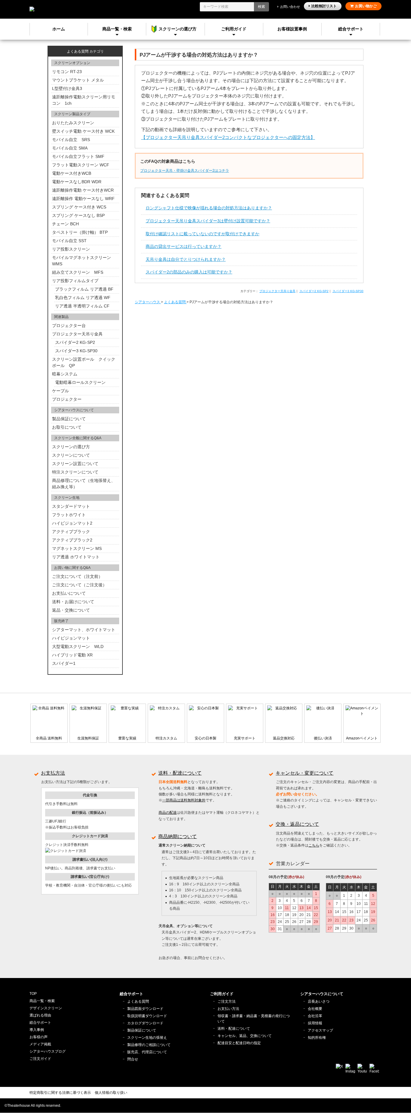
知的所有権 (317, 1037)
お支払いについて (69, 593)
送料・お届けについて (73, 601)
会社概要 (315, 1009)
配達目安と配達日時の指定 (239, 1043)
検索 (261, 7)
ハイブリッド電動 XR (72, 655)
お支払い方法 (228, 1009)
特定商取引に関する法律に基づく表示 (60, 1093)
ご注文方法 (227, 1001)
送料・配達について (180, 773)
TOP (33, 994)
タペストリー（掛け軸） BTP (80, 232)
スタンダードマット (71, 506)
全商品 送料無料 (49, 738)
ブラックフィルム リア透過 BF (84, 289)
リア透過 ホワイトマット (76, 556)
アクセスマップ (320, 1030)
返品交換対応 (284, 738)
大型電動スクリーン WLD (78, 646)
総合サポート (350, 28)
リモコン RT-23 (67, 71)
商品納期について (177, 836)
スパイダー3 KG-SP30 (347, 291)
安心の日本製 (205, 738)
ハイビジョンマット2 (72, 523)
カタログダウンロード (145, 1023)
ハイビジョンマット (71, 638)
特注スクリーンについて (75, 472)
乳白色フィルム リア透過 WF (82, 297)
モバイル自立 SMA (70, 148)
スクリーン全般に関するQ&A (77, 438)
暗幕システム (64, 374)
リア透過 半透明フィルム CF (82, 306)
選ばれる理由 (40, 1015)
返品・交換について (71, 610)
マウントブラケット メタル (78, 80)
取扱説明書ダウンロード (147, 1016)
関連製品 (61, 317)
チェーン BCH (65, 223)
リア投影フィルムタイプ (75, 280)
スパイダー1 (64, 663)
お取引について (67, 427)
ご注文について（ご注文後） (79, 584)
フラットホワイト (69, 514)
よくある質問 (138, 1001)
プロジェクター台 (69, 325)
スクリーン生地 (66, 497)
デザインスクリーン (45, 1008)
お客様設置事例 (292, 28)
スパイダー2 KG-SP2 (314, 291)
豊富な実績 (127, 738)
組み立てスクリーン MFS (77, 272)
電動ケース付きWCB (71, 173)
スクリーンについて (71, 455)
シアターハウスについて (74, 410)
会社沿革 (315, 1016)
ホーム (58, 28)
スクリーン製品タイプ (72, 114)
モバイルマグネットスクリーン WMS (81, 260)
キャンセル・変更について (304, 773)
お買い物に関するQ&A (72, 568)
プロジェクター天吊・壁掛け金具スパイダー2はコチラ (184, 170)
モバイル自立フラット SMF (78, 156)
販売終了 (61, 621)
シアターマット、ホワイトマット (83, 629)
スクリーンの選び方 (71, 446)
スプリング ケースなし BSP (78, 215)
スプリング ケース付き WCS (79, 207)
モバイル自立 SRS (71, 139)
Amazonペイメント (362, 738)
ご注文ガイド (40, 1059)
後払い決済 (323, 738)
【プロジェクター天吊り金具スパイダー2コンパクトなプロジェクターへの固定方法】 (228, 137)
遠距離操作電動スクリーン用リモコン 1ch (83, 100)
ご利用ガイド (233, 28)
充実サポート (244, 738)
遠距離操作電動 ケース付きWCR (83, 190)
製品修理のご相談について (149, 1045)
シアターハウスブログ (47, 1051)
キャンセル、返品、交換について (245, 1036)
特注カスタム (166, 738)
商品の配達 (168, 812)
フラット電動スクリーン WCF (80, 164)
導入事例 (36, 1030)
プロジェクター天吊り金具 (277, 291)
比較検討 (324, 6)
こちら (313, 845)
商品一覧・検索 (42, 1001)
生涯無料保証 (88, 738)
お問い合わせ (290, 6)
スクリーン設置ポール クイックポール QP (83, 362)
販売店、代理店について (147, 1052)
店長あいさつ (318, 1001)
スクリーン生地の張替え (147, 1037)
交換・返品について (297, 824)
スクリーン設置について (75, 463)
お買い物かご (366, 6)
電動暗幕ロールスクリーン (80, 382)
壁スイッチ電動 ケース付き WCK (83, 131)
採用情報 (315, 1023)
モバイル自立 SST (69, 240)
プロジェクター (67, 399)
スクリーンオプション (72, 63)
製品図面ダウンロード (145, 1009)
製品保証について (69, 418)
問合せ (132, 1059)
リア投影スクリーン (71, 249)
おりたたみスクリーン (73, 122)
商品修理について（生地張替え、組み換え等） (83, 483)
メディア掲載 (40, 1044)
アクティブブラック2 (72, 540)
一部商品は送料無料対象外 (184, 800)
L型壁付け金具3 (67, 88)
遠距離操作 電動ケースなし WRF (83, 198)
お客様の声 (38, 1037)
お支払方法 (53, 773)
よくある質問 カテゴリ (85, 51)
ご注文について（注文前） (77, 576)
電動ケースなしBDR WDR (76, 181)
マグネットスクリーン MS (77, 548)
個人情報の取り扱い (111, 1093)
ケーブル (60, 390)
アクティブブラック (71, 531)
